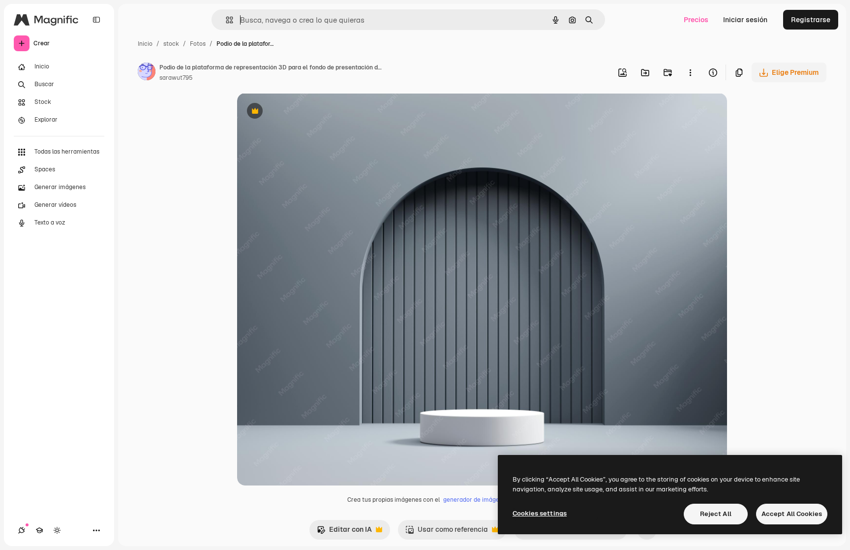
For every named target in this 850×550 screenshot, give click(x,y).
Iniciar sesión (745, 19)
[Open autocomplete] (225, 20)
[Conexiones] (22, 530)
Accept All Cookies (791, 514)
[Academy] (39, 530)
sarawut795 (176, 78)
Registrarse (810, 19)
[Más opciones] (690, 72)
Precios (696, 19)
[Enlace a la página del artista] (146, 73)
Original (300, 112)
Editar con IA (344, 532)
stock (171, 44)
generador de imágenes (476, 500)
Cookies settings (540, 513)
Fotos (198, 44)
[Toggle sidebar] (96, 20)
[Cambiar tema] (57, 530)
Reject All (715, 514)
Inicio (145, 44)
